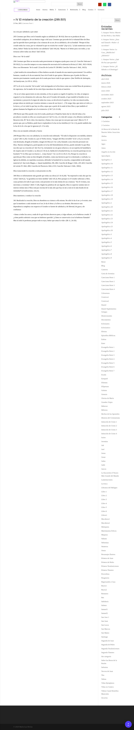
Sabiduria (104, 602)
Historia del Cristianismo (110, 418)
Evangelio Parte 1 (107, 347)
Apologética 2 (106, 203)
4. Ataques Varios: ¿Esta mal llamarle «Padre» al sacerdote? (110, 43)
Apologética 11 (107, 168)
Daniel (103, 305)
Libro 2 (104, 496)
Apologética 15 (107, 183)
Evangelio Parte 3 (107, 355)
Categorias (23, 10)
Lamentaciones (107, 480)
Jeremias (104, 441)
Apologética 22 (107, 215)
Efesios (104, 332)
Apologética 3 (106, 234)
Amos (103, 148)
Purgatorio (105, 578)
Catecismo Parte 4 (108, 289)
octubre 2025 (106, 99)
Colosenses (105, 293)
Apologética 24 (107, 223)
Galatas (104, 390)
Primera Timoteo (107, 570)
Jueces (103, 469)
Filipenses (105, 387)
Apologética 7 (106, 250)
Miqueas (104, 535)
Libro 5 (104, 507)
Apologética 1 (106, 160)
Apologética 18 (107, 195)
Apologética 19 (107, 199)
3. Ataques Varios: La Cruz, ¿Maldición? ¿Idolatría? (109, 52)
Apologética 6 (106, 246)
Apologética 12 (107, 172)
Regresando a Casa (108, 582)
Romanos (104, 594)
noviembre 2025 (107, 95)
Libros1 (104, 515)
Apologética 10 (107, 164)
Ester (103, 343)
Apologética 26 (107, 230)
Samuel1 (104, 609)
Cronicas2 (105, 301)
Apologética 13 (107, 175)
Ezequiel (104, 379)
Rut (102, 598)
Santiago (104, 637)
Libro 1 (104, 492)
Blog (84, 9)
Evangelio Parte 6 (107, 367)
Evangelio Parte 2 (107, 351)
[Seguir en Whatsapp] (104, 4)
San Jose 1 (105, 617)
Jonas (103, 453)
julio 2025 (105, 110)
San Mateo (105, 633)
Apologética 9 (106, 258)
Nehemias (105, 543)
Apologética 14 (107, 179)
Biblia (52, 9)
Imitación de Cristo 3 (109, 430)
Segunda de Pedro (108, 645)
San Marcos (105, 629)
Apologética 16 (107, 187)
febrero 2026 (106, 87)
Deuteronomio (106, 316)
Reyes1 (104, 586)
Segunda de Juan (107, 641)
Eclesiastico (105, 328)
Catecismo (62, 9)
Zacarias (104, 698)
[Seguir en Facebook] (109, 4)
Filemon (104, 383)
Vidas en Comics (107, 687)
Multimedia (74, 9)
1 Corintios (105, 121)
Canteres (104, 270)
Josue (103, 457)
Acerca (45, 9)
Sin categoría (106, 656)
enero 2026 (105, 91)
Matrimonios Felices (109, 531)
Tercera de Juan (107, 671)
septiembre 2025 (107, 103)
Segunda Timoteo (107, 653)
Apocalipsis (105, 156)
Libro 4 (104, 503)
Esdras (103, 339)
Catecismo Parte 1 (28, 23)
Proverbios (105, 574)
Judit (103, 465)
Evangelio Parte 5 (107, 363)
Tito (102, 675)
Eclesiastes (105, 324)
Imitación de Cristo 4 (109, 434)
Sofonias (104, 667)
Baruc (103, 262)
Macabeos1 (105, 519)
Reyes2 (104, 590)
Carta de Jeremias (107, 274)
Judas (103, 461)
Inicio (38, 9)
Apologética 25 (107, 226)
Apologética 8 (106, 254)
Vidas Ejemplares (107, 683)
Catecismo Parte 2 (108, 281)
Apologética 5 (106, 242)
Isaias (103, 438)
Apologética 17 (107, 191)
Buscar (117, 20)
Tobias (103, 679)
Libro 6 (104, 511)
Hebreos (104, 410)
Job (102, 445)
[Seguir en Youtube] (100, 4)
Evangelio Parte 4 (107, 359)
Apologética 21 (107, 211)
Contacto (101, 9)
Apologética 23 (107, 219)
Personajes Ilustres (108, 554)
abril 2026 (105, 79)
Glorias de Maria (107, 398)
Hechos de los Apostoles (110, 414)
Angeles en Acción (108, 152)
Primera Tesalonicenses (110, 566)
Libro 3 (104, 499)
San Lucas (105, 625)
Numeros (104, 547)
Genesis (104, 394)
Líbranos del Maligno (109, 488)
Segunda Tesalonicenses (110, 649)
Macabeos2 (105, 523)
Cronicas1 (105, 297)
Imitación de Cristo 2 (109, 426)
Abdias (104, 136)
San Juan (104, 621)
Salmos (104, 605)
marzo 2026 (105, 83)
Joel (102, 449)
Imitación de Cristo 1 (109, 422)
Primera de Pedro (107, 562)
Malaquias (105, 527)
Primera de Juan (107, 558)
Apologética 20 (107, 207)
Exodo (103, 375)
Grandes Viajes (107, 402)
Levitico (104, 484)
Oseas (103, 551)
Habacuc (104, 406)
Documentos (106, 320)
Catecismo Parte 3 (108, 285)
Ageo (103, 144)
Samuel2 (104, 613)
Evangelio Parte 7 (107, 371)
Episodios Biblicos (108, 336)
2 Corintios (105, 125)
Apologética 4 (106, 238)
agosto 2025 (105, 106)
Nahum (104, 539)
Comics (90, 9)
